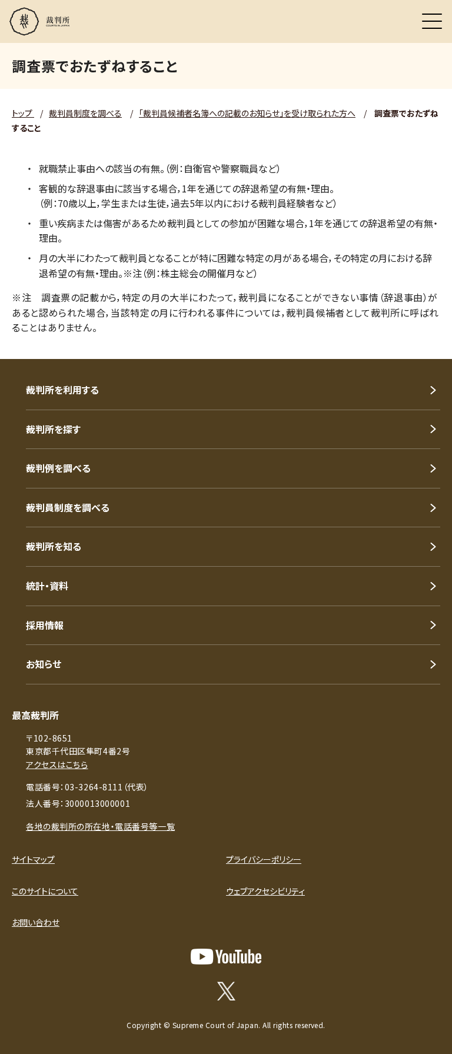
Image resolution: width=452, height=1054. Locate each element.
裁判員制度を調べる (85, 113)
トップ (23, 113)
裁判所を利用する (62, 390)
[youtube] (226, 957)
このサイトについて (45, 891)
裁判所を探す (53, 429)
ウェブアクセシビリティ (265, 891)
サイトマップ (33, 859)
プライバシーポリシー (263, 859)
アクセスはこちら (57, 764)
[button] (427, 343)
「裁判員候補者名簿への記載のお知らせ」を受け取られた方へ (247, 113)
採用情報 (45, 625)
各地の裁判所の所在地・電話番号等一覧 (100, 826)
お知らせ (43, 664)
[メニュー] (432, 21)
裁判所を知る (53, 546)
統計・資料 (47, 585)
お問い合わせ (35, 922)
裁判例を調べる (58, 468)
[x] (226, 991)
